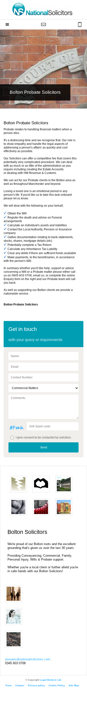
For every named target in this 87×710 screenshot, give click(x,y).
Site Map (74, 685)
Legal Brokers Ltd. (51, 680)
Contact (19, 685)
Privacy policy (36, 685)
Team (8, 685)
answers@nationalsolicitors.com (27, 659)
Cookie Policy (57, 685)
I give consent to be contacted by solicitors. (43, 437)
